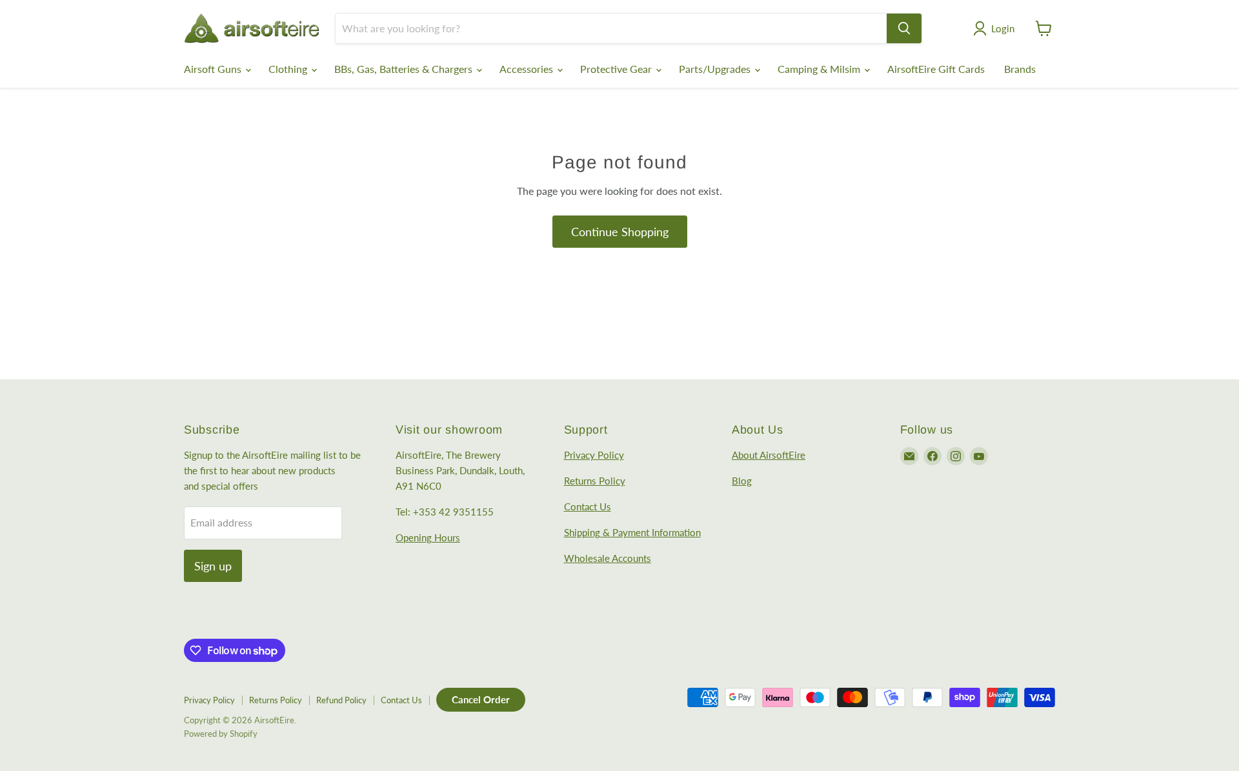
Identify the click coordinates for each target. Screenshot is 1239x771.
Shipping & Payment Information (632, 532)
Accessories (527, 69)
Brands (1020, 69)
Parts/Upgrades (716, 69)
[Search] (904, 28)
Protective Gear (617, 69)
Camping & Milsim (820, 69)
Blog (742, 480)
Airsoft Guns (214, 69)
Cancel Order (481, 699)
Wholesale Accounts (607, 558)
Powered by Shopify (220, 733)
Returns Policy (594, 480)
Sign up (213, 566)
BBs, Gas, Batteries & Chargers (404, 69)
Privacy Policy (594, 455)
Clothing (289, 69)
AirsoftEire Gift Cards (936, 69)
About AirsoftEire (768, 455)
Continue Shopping (620, 232)
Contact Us (587, 506)
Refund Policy (341, 700)
